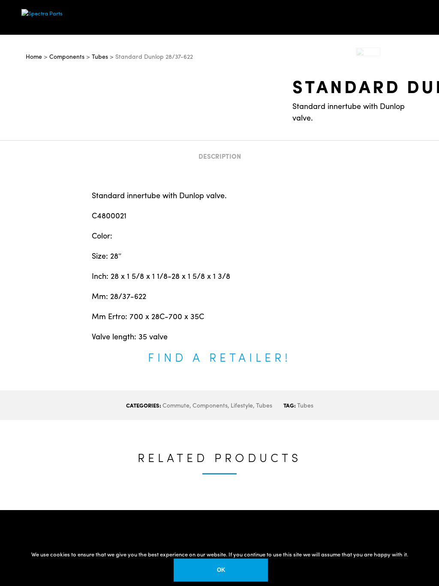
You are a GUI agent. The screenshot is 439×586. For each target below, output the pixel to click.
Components (210, 405)
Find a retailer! (219, 356)
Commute (175, 405)
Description (219, 156)
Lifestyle (242, 405)
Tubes (264, 405)
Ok (221, 570)
